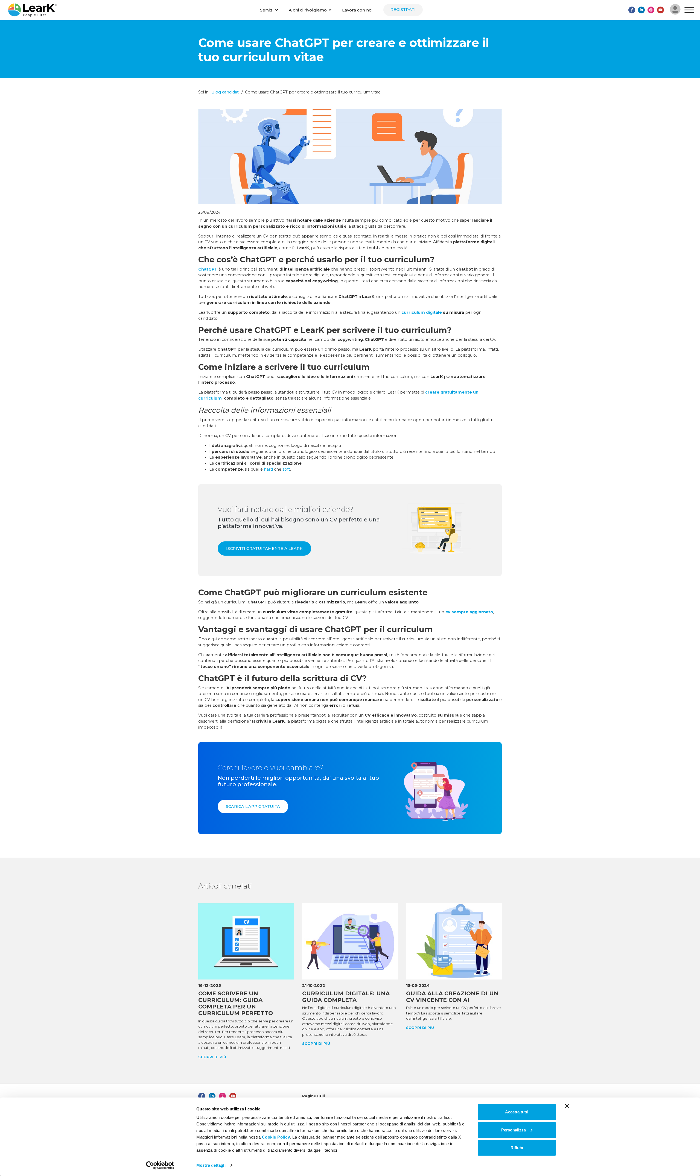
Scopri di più (212, 1057)
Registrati (403, 9)
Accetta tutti (516, 1112)
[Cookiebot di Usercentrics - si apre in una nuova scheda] (160, 1165)
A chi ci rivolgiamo (308, 10)
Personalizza (513, 1129)
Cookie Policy (276, 1137)
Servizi (266, 10)
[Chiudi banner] (567, 1106)
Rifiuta (517, 1147)
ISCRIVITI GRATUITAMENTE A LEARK (264, 548)
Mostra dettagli (211, 1165)
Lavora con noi (357, 10)
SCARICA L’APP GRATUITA (253, 806)
